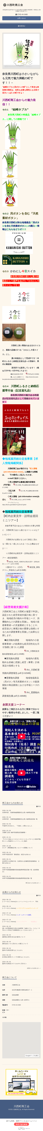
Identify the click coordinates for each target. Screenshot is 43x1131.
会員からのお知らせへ (33, 968)
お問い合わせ (21, 18)
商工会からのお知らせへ (33, 883)
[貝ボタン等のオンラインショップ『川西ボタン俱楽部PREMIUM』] (19, 253)
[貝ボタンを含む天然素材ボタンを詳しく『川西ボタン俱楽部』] (16, 264)
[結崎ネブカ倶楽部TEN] (10, 205)
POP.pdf (30, 374)
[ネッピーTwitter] (9, 176)
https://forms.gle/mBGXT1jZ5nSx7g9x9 (14, 505)
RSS (39, 806)
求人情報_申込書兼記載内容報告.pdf (27, 485)
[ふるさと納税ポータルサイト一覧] (19, 455)
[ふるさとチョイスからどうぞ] (16, 426)
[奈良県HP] (12, 148)
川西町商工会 (21, 1106)
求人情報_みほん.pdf (18, 499)
